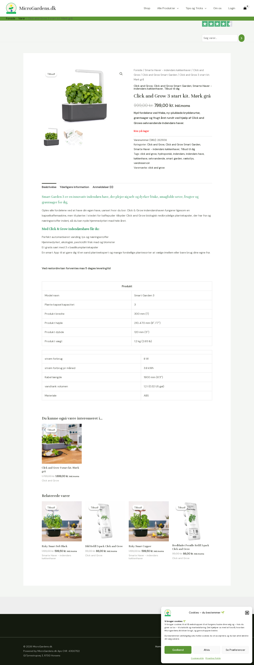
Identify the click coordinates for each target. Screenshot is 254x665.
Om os (217, 8)
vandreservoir (142, 163)
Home (158, 646)
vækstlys (188, 158)
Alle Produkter (166, 8)
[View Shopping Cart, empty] (245, 8)
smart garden (174, 158)
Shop (147, 8)
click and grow (148, 153)
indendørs (179, 153)
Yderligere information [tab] (74, 187)
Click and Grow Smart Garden (159, 75)
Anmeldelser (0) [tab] (103, 187)
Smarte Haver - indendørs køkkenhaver (168, 70)
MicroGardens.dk (37, 8)
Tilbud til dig (172, 88)
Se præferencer (235, 650)
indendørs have (195, 153)
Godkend (178, 650)
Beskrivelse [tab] (49, 187)
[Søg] (241, 38)
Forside (138, 70)
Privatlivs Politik (213, 658)
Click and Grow (143, 86)
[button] (247, 613)
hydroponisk (165, 153)
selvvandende (157, 158)
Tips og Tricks (194, 8)
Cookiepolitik (197, 658)
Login (231, 8)
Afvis (207, 650)
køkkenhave (140, 158)
